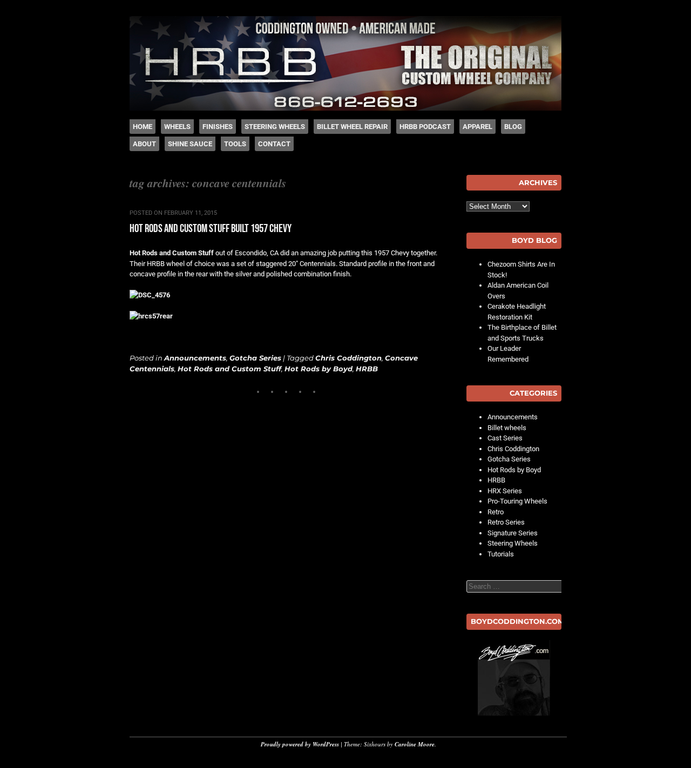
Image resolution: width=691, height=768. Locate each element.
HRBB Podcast (425, 127)
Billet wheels (506, 428)
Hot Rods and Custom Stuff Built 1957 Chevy (211, 228)
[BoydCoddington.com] (513, 678)
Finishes (217, 127)
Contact (274, 144)
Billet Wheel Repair (352, 127)
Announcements (195, 358)
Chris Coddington (348, 358)
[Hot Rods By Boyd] (345, 108)
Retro (495, 512)
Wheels (177, 127)
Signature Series (512, 533)
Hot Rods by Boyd (318, 368)
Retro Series (506, 522)
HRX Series (504, 491)
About (144, 144)
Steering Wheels (275, 127)
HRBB (367, 368)
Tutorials (500, 554)
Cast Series (505, 438)
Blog (513, 127)
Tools (235, 144)
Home (142, 127)
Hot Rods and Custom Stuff (172, 253)
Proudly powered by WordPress (300, 744)
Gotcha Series (255, 358)
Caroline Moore (415, 744)
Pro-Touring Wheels (517, 501)
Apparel (477, 127)
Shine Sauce (190, 144)
